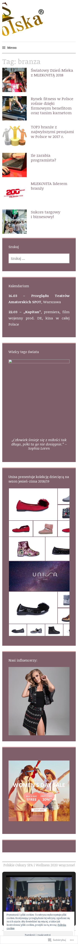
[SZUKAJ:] (39, 258)
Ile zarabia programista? (43, 157)
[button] (33, 504)
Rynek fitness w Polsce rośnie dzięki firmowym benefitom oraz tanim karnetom (52, 106)
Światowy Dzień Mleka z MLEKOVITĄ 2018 (52, 72)
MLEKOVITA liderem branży (49, 186)
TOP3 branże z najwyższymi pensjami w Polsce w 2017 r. (52, 131)
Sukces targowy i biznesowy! (45, 214)
